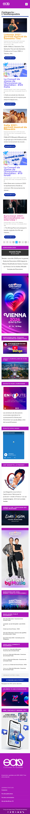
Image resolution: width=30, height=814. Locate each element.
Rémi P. (10, 222)
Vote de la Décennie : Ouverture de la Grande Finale (12, 650)
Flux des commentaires (8, 797)
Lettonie (21, 42)
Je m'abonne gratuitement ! (15, 680)
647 (26, 243)
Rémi (25, 224)
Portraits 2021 (7, 44)
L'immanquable (14, 42)
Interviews (14, 224)
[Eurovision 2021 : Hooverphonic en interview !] (15, 207)
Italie (13, 91)
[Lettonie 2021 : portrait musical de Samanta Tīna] (15, 25)
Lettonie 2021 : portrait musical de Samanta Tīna (15, 36)
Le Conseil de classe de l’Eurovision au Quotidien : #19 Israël (13, 171)
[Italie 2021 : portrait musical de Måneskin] (15, 116)
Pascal (23, 91)
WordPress (25, 809)
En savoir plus (10, 58)
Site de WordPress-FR (8, 801)
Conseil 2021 (23, 89)
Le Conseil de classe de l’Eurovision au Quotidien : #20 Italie (13, 83)
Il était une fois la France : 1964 (11, 629)
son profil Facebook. (11, 422)
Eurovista (11, 41)
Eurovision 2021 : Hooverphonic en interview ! (14, 217)
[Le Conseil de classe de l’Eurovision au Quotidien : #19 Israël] (15, 158)
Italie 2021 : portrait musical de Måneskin (15, 127)
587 (13, 243)
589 (19, 243)
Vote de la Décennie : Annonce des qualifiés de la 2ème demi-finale (14, 633)
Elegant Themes (12, 809)
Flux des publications (7, 793)
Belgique (21, 222)
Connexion (4, 790)
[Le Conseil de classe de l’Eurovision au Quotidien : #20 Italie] (15, 70)
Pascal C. (11, 89)
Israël (13, 179)
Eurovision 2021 (7, 91)
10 (11, 44)
